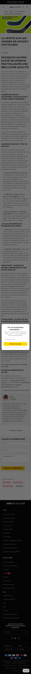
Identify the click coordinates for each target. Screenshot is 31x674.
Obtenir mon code (15, 344)
